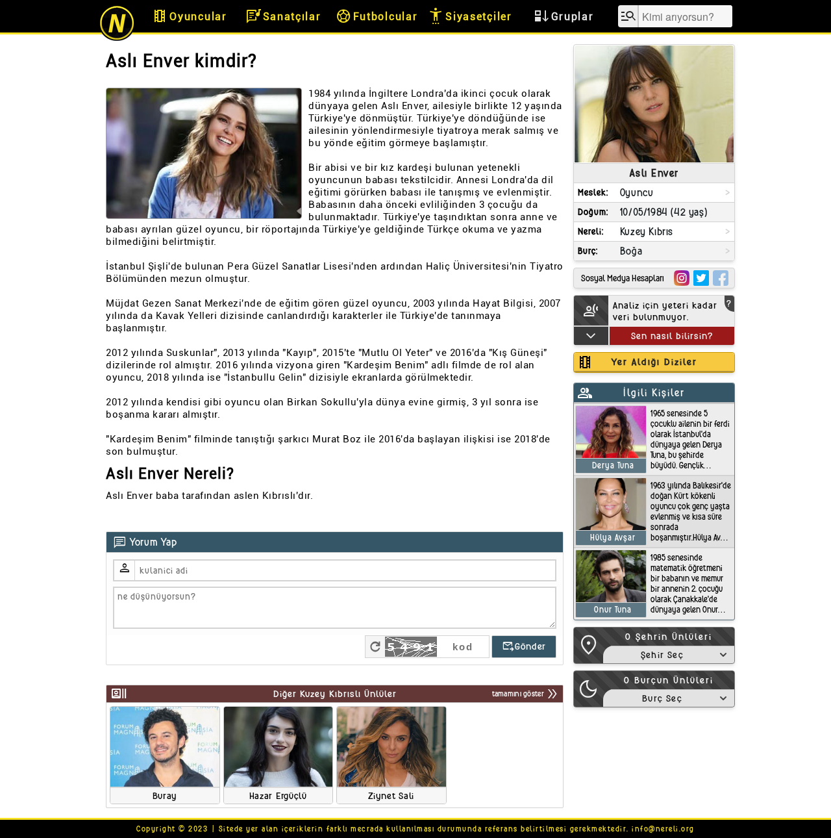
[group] (165, 755)
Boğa (631, 251)
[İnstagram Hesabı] (681, 278)
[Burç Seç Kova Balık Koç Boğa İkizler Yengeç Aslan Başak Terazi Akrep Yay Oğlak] (668, 698)
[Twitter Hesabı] (701, 278)
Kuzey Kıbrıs (646, 231)
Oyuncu (637, 192)
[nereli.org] (116, 38)
